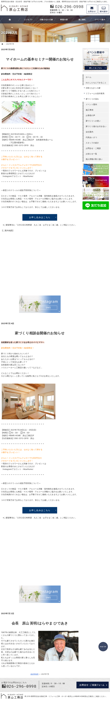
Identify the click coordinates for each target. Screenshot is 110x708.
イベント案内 (91, 104)
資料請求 (103, 9)
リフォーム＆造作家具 (95, 93)
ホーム (88, 77)
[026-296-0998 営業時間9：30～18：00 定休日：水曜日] (67, 9)
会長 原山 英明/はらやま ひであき (40, 623)
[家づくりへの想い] (28, 19)
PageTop (103, 646)
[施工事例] (81, 19)
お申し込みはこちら (39, 217)
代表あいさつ (91, 137)
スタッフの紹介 (92, 143)
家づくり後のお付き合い (96, 126)
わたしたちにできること (96, 82)
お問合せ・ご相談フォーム (92, 685)
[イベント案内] (99, 19)
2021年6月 (34, 674)
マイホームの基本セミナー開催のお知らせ (40, 59)
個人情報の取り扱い (94, 159)
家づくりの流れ (92, 99)
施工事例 (89, 110)
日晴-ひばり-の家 (93, 88)
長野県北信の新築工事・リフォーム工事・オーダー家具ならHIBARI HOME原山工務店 (62, 696)
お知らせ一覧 (91, 154)
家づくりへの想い (93, 121)
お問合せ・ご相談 (93, 148)
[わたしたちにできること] (64, 19)
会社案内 (89, 132)
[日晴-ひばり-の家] (46, 19)
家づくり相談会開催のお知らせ (40, 333)
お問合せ (92, 9)
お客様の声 (90, 115)
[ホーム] (2, 44)
